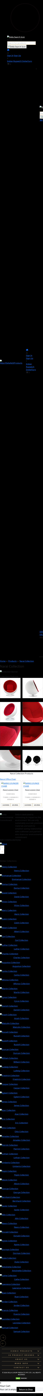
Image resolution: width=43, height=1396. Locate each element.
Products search (14, 40)
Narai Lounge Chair (32, 790)
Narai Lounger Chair (10, 790)
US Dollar (23, 61)
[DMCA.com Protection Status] (21, 1378)
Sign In (10, 55)
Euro (30, 61)
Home (2, 661)
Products (12, 661)
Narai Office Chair (8, 779)
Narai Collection (26, 661)
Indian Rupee (13, 61)
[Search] (17, 47)
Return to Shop (26, 1389)
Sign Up (17, 55)
